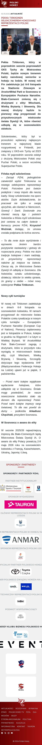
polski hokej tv (16, 712)
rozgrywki (20, 709)
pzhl (28, 712)
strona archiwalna (10, 719)
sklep (14, 716)
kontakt (21, 726)
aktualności (7, 709)
